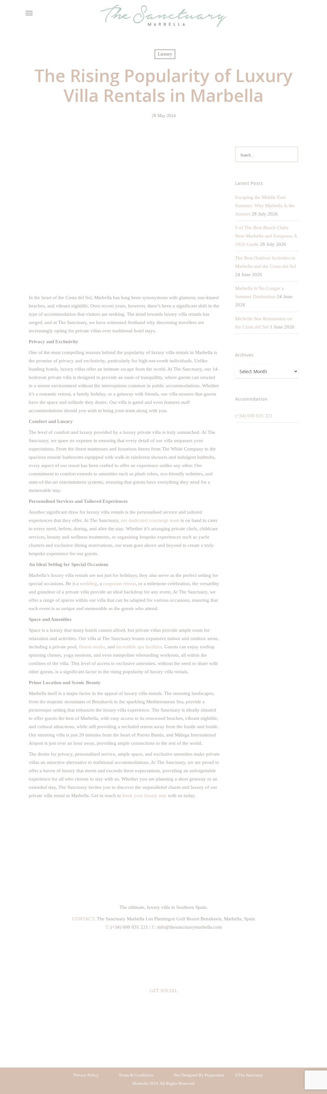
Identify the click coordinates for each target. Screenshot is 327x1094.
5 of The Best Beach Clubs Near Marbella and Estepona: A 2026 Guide (266, 236)
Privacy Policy (86, 1075)
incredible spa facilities (139, 646)
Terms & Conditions (136, 1075)
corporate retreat (119, 583)
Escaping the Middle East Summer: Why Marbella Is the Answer (265, 205)
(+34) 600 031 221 (254, 415)
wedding (88, 583)
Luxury (165, 54)
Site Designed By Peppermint (199, 1075)
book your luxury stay (144, 795)
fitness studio (92, 646)
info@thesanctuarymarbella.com (189, 927)
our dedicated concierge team (150, 520)
